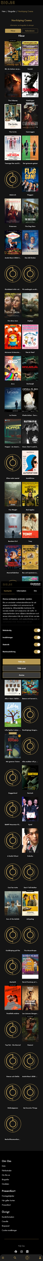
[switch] (37, 637)
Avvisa (21, 675)
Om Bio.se (6, 1175)
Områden (5, 1184)
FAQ (3, 1166)
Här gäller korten (8, 1200)
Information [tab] (21, 591)
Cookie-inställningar (9, 1230)
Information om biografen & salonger (22, 25)
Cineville (5, 1221)
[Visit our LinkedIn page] (27, 1253)
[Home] (27, 1257)
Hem (4, 11)
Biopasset (5, 1226)
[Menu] (3, 1258)
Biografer (11, 11)
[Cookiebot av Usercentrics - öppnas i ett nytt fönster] (30, 584)
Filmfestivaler (7, 1170)
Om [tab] (35, 591)
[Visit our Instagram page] (21, 1253)
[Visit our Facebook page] (16, 1253)
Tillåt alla (21, 662)
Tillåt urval (21, 668)
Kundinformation (8, 1217)
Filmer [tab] (13, 31)
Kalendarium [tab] (30, 31)
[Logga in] (40, 1258)
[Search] (15, 1258)
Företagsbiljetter (8, 1196)
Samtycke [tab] (8, 591)
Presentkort (6, 1205)
